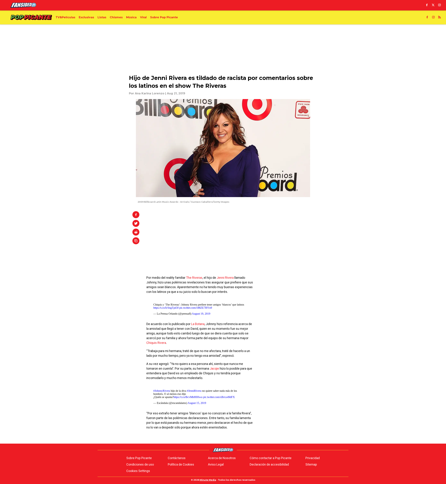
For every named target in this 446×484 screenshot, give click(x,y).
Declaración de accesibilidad (269, 464)
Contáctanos (177, 458)
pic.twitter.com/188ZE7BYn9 (195, 307)
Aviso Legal (216, 464)
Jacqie (214, 368)
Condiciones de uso (140, 464)
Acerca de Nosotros (222, 458)
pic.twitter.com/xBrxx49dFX (219, 397)
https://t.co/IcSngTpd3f (166, 307)
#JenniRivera (194, 390)
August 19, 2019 (201, 313)
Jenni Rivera (225, 277)
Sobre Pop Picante (139, 458)
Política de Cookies (181, 464)
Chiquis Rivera (156, 343)
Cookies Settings (138, 471)
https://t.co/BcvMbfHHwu (188, 397)
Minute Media (208, 480)
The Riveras (194, 277)
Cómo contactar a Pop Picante (270, 458)
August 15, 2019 (197, 402)
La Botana (198, 324)
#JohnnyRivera (161, 390)
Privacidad (312, 458)
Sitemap (311, 464)
